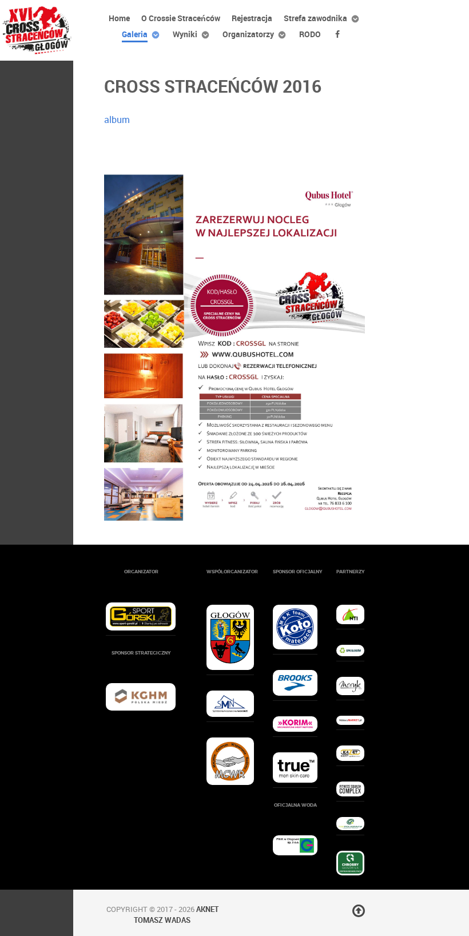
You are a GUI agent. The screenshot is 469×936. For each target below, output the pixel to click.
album (117, 119)
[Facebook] (339, 33)
